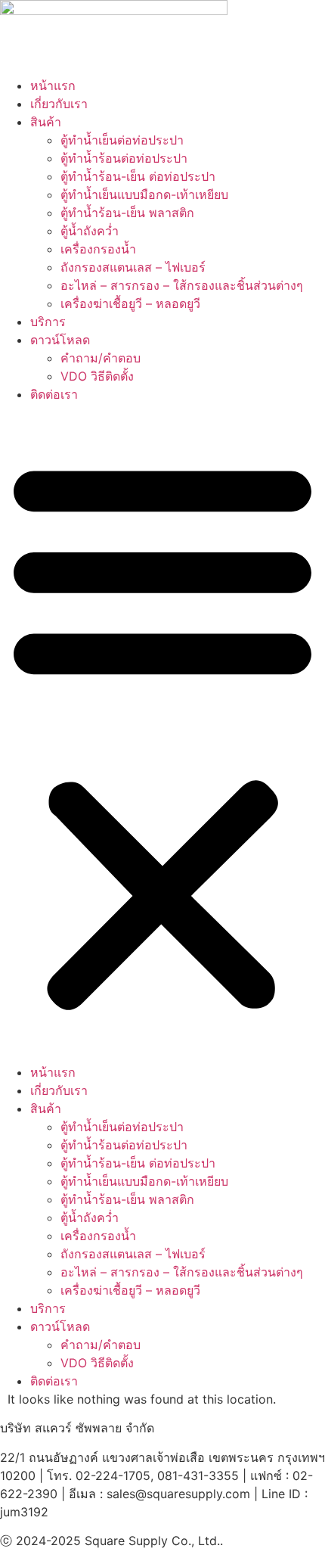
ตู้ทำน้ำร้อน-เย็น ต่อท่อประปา (137, 176)
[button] (162, 733)
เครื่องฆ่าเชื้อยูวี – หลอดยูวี (130, 303)
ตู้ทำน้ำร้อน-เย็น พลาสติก (127, 212)
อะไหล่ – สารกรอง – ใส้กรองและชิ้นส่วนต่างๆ (181, 285)
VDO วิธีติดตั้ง (97, 376)
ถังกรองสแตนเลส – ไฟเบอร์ (133, 267)
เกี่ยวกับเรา (59, 103)
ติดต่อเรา (54, 394)
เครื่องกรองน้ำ (98, 249)
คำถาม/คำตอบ (100, 357)
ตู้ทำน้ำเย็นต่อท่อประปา (122, 140)
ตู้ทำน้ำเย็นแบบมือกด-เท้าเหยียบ (144, 194)
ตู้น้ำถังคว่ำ (89, 230)
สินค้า (45, 121)
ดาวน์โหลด (60, 339)
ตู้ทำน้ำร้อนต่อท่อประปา (123, 158)
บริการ (48, 321)
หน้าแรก (53, 85)
